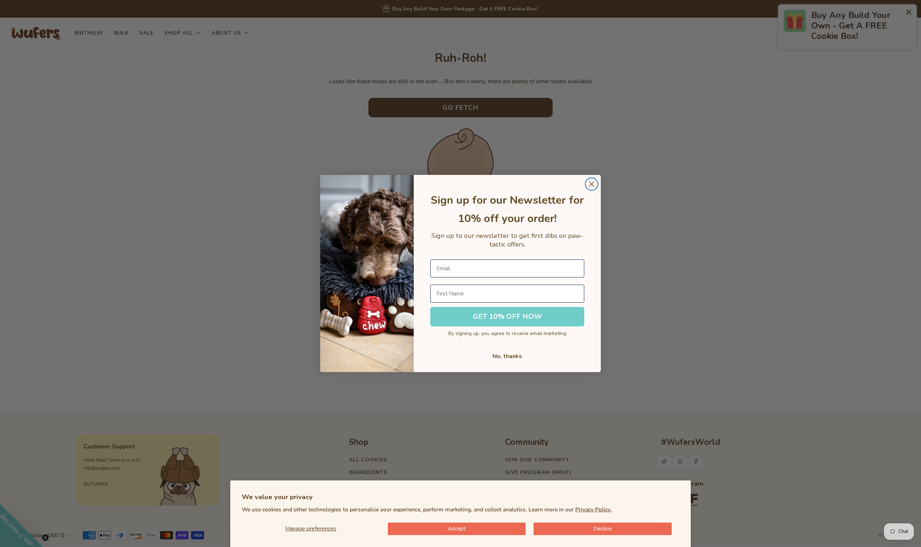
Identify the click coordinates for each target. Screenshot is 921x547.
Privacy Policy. (593, 510)
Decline (602, 529)
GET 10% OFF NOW (507, 316)
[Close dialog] (591, 184)
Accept (457, 529)
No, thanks (507, 356)
